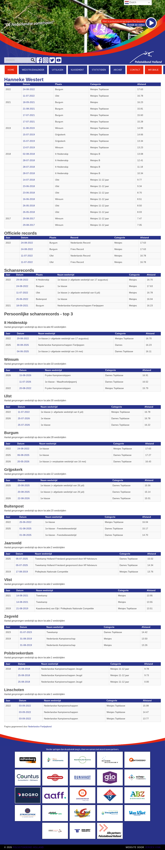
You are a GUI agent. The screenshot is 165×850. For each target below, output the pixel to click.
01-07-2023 (26, 632)
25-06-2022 (22, 299)
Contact (135, 69)
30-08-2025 (23, 345)
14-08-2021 (22, 595)
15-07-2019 (29, 134)
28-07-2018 (29, 160)
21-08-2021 (29, 109)
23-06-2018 (29, 186)
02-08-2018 (29, 154)
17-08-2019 (22, 571)
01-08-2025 (25, 528)
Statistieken (99, 69)
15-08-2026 (25, 375)
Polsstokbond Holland (28, 847)
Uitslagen (57, 69)
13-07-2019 (29, 147)
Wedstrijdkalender (33, 69)
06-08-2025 (23, 455)
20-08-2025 (24, 485)
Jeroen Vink (153, 847)
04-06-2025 (23, 351)
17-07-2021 (29, 115)
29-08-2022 (22, 280)
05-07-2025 (22, 559)
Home (11, 69)
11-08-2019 (29, 128)
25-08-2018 (24, 669)
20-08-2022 (25, 388)
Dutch (132, 2)
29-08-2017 (29, 218)
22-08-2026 (24, 498)
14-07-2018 (29, 180)
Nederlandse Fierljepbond (40, 727)
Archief (118, 69)
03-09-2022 (25, 706)
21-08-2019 (22, 608)
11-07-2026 (25, 382)
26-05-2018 (29, 205)
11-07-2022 (29, 96)
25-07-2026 (24, 418)
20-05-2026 (23, 461)
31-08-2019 (26, 639)
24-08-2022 (29, 89)
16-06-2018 (29, 199)
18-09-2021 (29, 102)
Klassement (77, 69)
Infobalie (153, 69)
